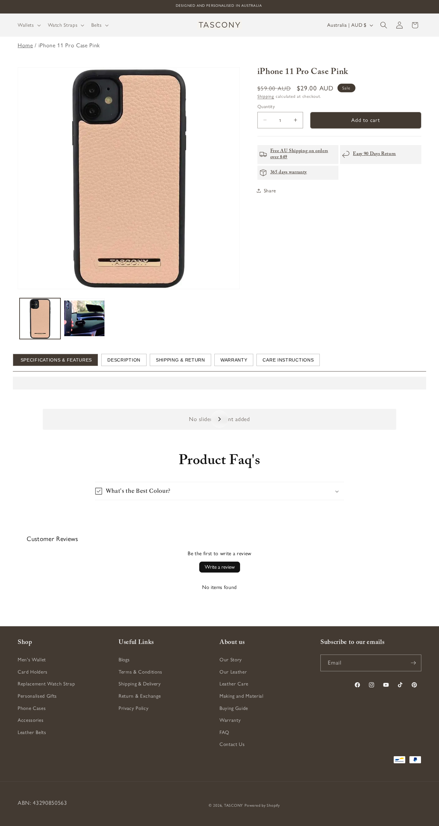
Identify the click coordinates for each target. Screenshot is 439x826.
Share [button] (270, 190)
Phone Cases (32, 708)
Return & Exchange (140, 696)
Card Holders (33, 672)
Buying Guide (234, 708)
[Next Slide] (219, 419)
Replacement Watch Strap (46, 684)
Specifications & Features (55, 360)
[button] (28, 25)
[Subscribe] (413, 663)
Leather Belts (32, 732)
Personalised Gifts (37, 696)
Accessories (30, 720)
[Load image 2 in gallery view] (84, 318)
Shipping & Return (180, 360)
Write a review (220, 567)
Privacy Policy (133, 708)
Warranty (233, 360)
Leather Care (234, 684)
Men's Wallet (32, 659)
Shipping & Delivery (140, 684)
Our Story (231, 659)
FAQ (224, 732)
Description (123, 360)
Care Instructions (288, 360)
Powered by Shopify (262, 805)
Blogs (124, 659)
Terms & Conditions (140, 672)
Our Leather (233, 672)
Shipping (265, 95)
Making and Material (242, 696)
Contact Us (232, 744)
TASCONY (233, 805)
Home (25, 45)
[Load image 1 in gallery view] (40, 318)
